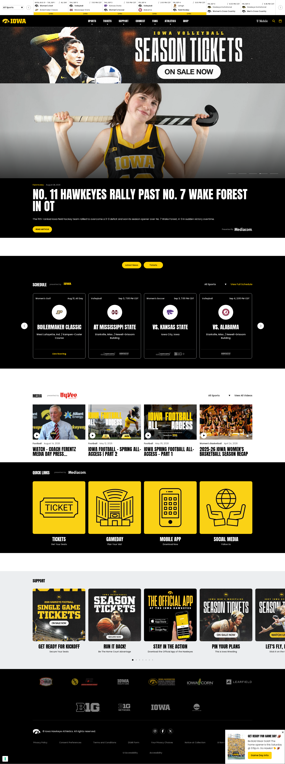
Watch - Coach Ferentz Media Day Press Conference (54, 451)
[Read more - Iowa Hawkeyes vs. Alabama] (226, 353)
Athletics (170, 21)
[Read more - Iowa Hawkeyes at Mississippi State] (108, 353)
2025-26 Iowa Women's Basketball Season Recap (224, 451)
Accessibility (156, 752)
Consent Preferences (70, 742)
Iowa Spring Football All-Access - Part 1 (169, 451)
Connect (140, 21)
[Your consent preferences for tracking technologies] (5, 759)
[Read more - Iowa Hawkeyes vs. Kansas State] (163, 353)
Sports (92, 21)
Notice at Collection (195, 742)
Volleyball (96, 298)
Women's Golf (43, 298)
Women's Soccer (156, 298)
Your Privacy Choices (162, 742)
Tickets (107, 21)
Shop (186, 21)
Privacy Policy (40, 742)
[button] (28, 7)
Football (37, 443)
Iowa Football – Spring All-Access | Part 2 (114, 451)
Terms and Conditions (104, 742)
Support (124, 21)
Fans (155, 21)
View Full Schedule (241, 284)
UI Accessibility (130, 752)
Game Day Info (261, 756)
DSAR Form (133, 742)
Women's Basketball (211, 443)
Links (51, 13)
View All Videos (243, 395)
